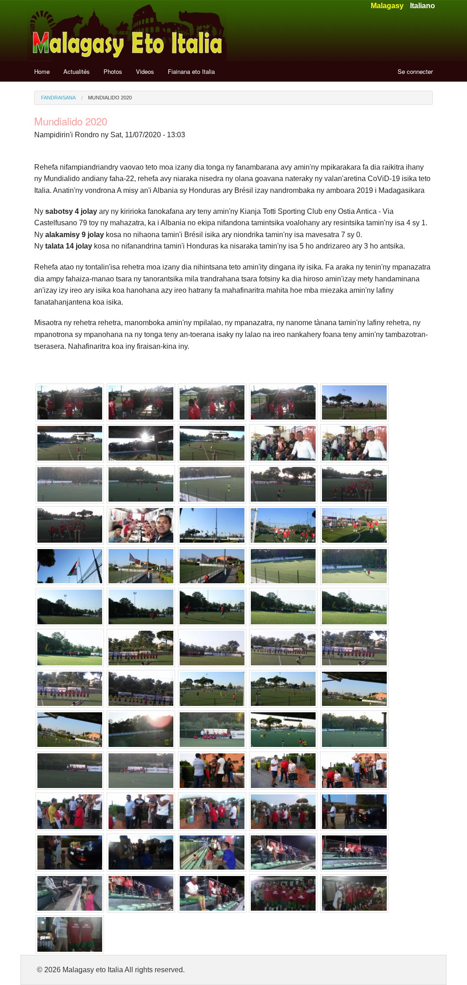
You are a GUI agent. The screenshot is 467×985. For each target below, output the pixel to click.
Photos (113, 71)
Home (42, 71)
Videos (145, 71)
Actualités (76, 71)
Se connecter (415, 71)
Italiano (422, 6)
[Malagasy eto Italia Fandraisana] (127, 30)
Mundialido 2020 (110, 97)
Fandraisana (58, 97)
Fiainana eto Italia (191, 71)
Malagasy (387, 6)
